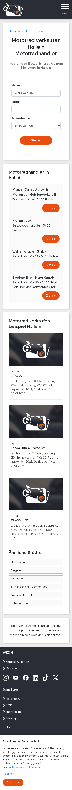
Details (51, 208)
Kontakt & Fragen (17, 662)
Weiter (36, 140)
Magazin (11, 668)
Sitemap (11, 718)
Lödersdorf (17, 578)
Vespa (15, 371)
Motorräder (21, 221)
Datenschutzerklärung (25, 767)
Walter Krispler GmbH (29, 251)
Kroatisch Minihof (21, 594)
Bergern (16, 570)
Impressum (13, 712)
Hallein (41, 30)
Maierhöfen (18, 562)
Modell (16, 102)
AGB (9, 705)
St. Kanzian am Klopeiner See (29, 586)
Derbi (14, 443)
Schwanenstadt (21, 603)
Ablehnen (8, 773)
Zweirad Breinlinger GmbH (33, 277)
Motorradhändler (19, 30)
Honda (15, 516)
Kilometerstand (18, 118)
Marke (15, 85)
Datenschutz (14, 699)
